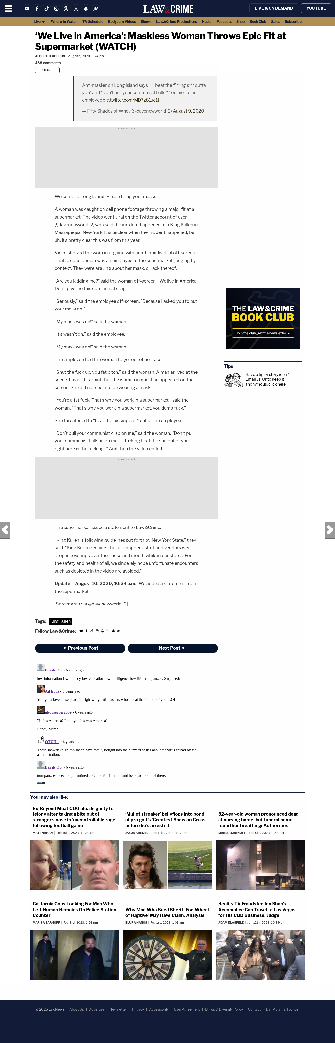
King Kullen (60, 621)
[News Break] (95, 11)
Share (47, 70)
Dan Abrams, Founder (283, 1009)
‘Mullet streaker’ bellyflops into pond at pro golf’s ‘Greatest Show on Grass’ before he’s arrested (165, 819)
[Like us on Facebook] (36, 11)
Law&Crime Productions (176, 21)
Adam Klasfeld (231, 922)
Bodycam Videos (122, 21)
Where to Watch (64, 21)
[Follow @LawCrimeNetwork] (76, 11)
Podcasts (224, 21)
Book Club (258, 21)
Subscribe (293, 21)
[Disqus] (126, 723)
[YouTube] (27, 11)
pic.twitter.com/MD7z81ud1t (131, 100)
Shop (240, 21)
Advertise (96, 1009)
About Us (76, 1009)
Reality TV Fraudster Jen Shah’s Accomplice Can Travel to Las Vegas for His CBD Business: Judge (257, 909)
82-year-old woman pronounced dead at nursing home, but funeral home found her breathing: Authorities (258, 819)
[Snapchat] (85, 11)
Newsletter (118, 1009)
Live (37, 21)
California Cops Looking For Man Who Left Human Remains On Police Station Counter (74, 909)
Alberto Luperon (50, 56)
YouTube (316, 8)
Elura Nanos (136, 922)
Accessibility (159, 1009)
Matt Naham (43, 833)
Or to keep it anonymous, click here (265, 381)
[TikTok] (46, 11)
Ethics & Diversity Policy (224, 1009)
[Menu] (8, 8)
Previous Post (5, 530)
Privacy (138, 1009)
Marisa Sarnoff (232, 833)
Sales (275, 21)
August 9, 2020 (188, 111)
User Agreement (187, 1009)
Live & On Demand (274, 8)
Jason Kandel (136, 833)
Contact (254, 1009)
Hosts (206, 21)
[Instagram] (56, 11)
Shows (146, 21)
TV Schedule (92, 21)
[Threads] (66, 11)
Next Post (330, 530)
